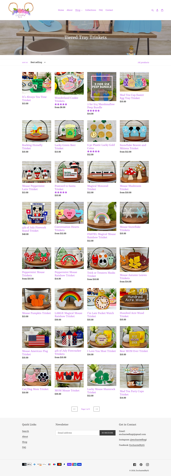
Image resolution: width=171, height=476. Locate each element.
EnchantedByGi (137, 445)
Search (25, 431)
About (25, 436)
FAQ (24, 447)
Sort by (25, 62)
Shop (24, 441)
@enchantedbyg (138, 439)
